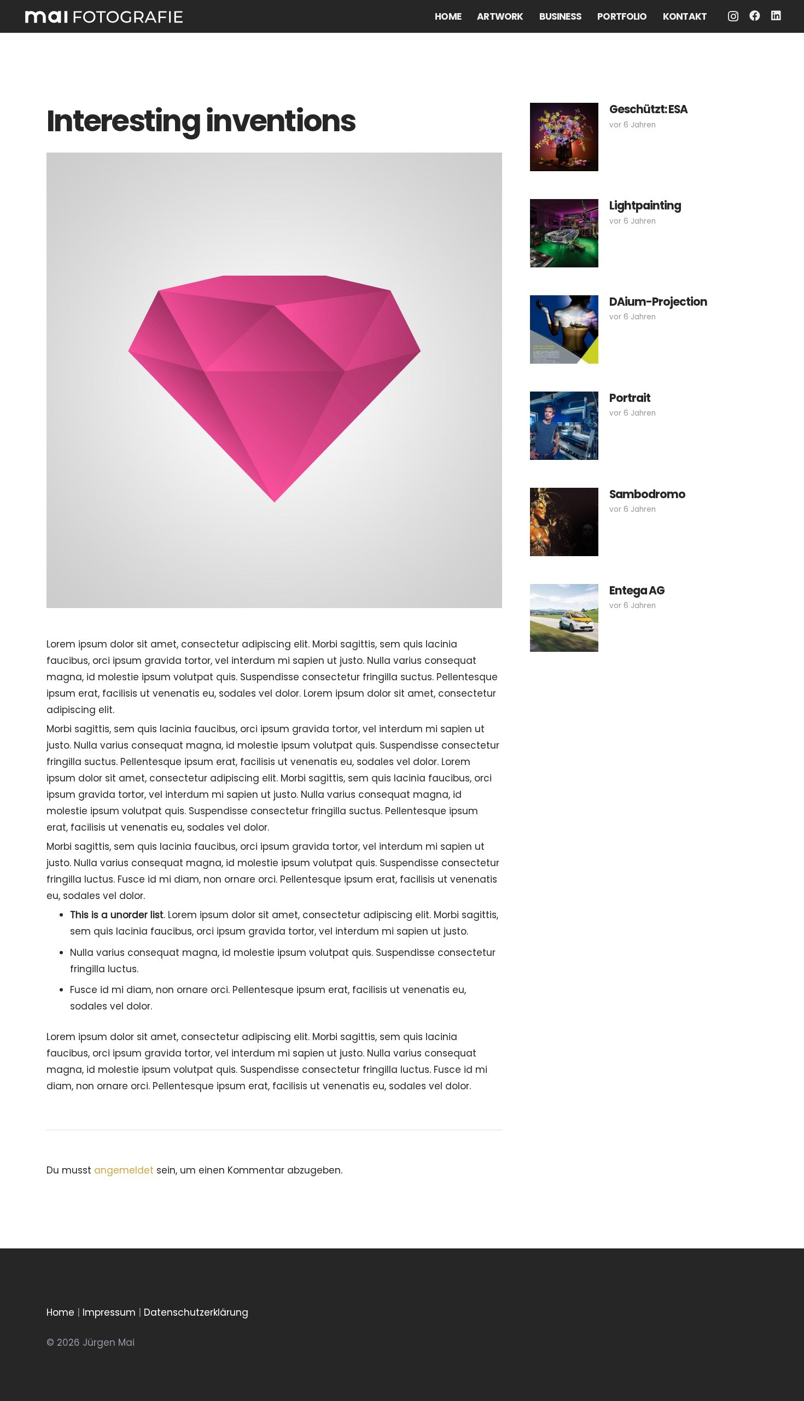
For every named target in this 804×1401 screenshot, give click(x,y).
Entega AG (637, 590)
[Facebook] (754, 15)
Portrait (629, 398)
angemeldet (124, 1170)
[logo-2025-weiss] (104, 16)
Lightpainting (645, 205)
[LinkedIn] (776, 15)
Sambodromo (647, 494)
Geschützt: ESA (648, 109)
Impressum (109, 1312)
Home (60, 1312)
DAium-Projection (658, 302)
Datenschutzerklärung (196, 1312)
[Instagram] (733, 16)
